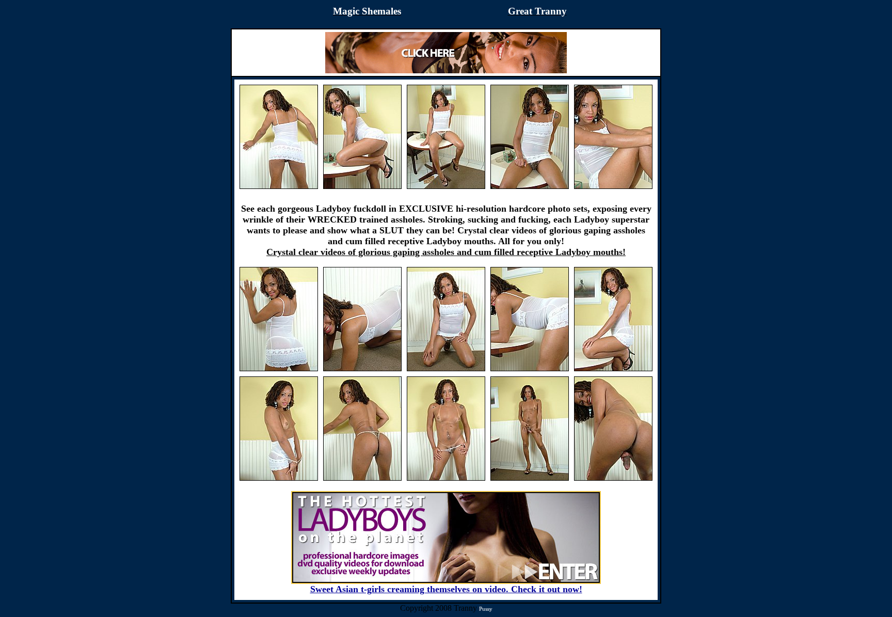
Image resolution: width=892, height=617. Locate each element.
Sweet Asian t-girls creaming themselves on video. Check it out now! (446, 589)
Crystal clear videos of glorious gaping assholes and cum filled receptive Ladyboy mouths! (446, 252)
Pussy (485, 609)
